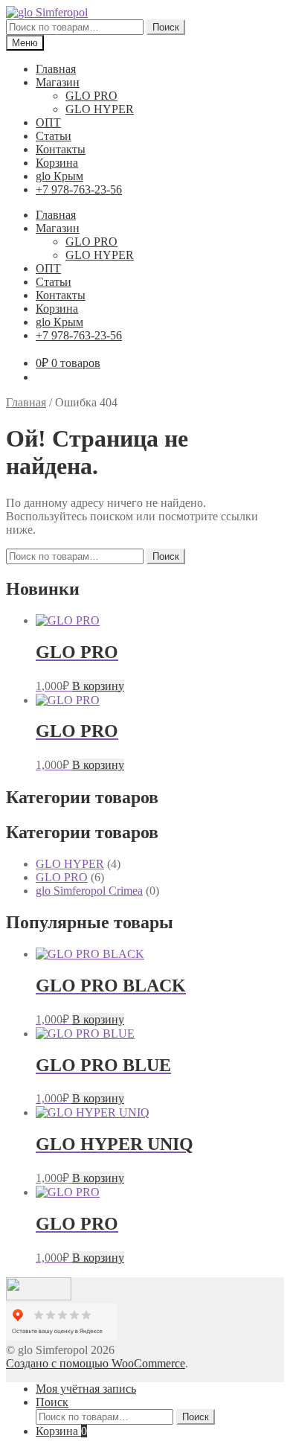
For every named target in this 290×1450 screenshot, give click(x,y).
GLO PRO (91, 95)
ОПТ (48, 122)
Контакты (61, 149)
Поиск (165, 27)
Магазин (58, 82)
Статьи (53, 136)
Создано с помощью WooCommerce (95, 1363)
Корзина (57, 162)
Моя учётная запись (86, 1388)
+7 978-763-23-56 (79, 189)
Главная (56, 69)
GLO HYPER (99, 109)
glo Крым (59, 176)
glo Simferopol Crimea (89, 890)
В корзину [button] (98, 686)
